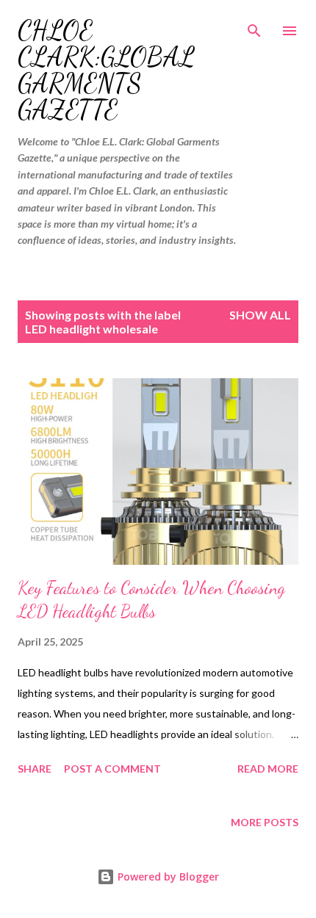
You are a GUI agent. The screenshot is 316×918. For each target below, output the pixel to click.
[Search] (254, 26)
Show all (260, 315)
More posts (264, 822)
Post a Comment (112, 768)
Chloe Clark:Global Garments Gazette (106, 70)
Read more (267, 768)
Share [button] (34, 768)
